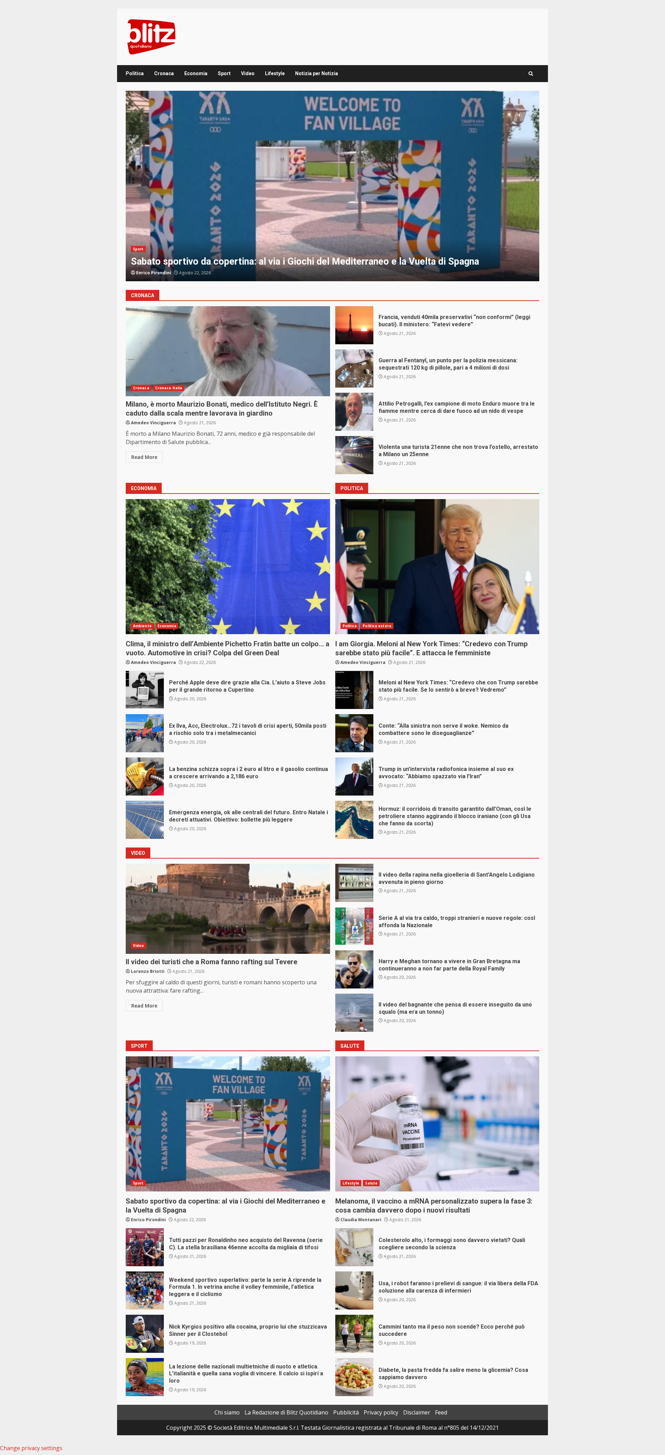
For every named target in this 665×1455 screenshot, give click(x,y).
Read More (144, 457)
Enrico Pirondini (148, 1220)
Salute (371, 1183)
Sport (224, 73)
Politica (135, 73)
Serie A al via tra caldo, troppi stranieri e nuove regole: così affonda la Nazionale (354, 926)
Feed (441, 1412)
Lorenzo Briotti (148, 971)
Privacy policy (381, 1412)
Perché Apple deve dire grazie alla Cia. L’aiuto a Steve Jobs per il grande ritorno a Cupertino (145, 690)
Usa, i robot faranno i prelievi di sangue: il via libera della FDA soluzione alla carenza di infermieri (354, 1290)
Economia (195, 73)
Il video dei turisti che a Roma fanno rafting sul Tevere (228, 909)
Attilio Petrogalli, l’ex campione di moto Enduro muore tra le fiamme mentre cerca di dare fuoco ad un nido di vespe (354, 412)
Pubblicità (346, 1412)
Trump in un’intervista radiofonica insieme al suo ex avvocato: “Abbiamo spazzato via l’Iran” (354, 776)
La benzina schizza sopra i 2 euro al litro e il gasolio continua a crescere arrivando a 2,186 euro (145, 776)
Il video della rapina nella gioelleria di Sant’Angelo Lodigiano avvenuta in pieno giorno (354, 883)
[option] (332, 186)
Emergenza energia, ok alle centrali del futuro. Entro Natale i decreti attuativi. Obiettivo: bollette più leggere (145, 820)
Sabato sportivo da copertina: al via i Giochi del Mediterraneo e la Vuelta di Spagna (228, 1123)
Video (248, 73)
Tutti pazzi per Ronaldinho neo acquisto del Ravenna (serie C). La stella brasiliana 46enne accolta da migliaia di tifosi (145, 1247)
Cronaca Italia (168, 387)
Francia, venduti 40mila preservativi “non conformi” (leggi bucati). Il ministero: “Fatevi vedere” (354, 325)
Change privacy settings (31, 1448)
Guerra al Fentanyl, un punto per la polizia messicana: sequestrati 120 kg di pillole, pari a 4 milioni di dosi (354, 368)
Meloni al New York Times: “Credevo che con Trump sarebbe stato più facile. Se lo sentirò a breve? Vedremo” (354, 690)
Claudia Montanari (360, 1220)
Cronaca (164, 73)
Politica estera (167, 236)
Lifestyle (275, 73)
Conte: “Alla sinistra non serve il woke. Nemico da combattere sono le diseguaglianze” (354, 733)
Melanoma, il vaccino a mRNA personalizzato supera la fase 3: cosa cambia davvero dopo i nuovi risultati (437, 1123)
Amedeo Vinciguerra (158, 273)
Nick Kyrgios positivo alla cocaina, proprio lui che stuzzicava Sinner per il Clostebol (145, 1334)
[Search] (531, 73)
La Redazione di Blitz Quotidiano (286, 1412)
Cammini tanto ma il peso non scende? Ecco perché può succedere (354, 1334)
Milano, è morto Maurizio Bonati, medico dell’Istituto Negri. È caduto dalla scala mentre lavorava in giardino (228, 351)
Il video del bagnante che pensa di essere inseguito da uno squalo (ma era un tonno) (354, 1013)
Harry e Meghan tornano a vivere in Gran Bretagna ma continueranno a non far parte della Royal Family (354, 969)
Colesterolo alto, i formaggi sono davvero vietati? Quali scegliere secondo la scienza (354, 1247)
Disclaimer (416, 1412)
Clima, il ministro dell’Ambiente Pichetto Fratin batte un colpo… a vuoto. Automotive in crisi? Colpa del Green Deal (228, 566)
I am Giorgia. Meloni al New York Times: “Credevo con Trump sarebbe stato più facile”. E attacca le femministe (332, 186)
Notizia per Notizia (316, 73)
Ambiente (142, 625)
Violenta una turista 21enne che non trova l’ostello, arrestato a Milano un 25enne (354, 455)
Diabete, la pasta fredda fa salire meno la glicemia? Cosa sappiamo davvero (354, 1377)
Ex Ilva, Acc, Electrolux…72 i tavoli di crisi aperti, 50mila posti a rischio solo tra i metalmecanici (145, 733)
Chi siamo (227, 1412)
